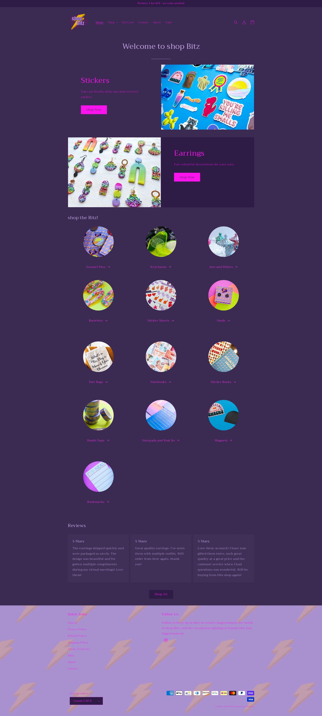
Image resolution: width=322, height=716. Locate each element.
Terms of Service (79, 649)
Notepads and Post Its (158, 440)
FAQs (71, 655)
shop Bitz (228, 706)
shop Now (93, 109)
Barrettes (96, 320)
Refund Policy (77, 636)
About (72, 662)
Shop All (161, 594)
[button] (112, 22)
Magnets (221, 440)
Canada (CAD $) (83, 701)
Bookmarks (95, 502)
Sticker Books (221, 382)
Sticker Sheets (158, 320)
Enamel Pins (95, 267)
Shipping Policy (78, 642)
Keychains (158, 267)
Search (72, 622)
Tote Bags (96, 382)
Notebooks (158, 382)
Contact (73, 668)
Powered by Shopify (244, 706)
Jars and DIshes (221, 267)
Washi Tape (96, 440)
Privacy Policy (77, 629)
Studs (221, 320)
